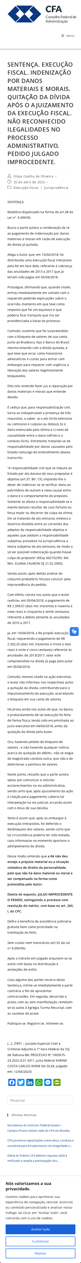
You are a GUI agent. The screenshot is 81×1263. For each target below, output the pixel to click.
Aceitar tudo (40, 1229)
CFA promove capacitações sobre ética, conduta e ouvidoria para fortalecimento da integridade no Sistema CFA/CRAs (40, 1143)
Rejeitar (40, 1253)
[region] (40, 1219)
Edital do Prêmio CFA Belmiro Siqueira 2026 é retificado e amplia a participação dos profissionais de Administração (37, 1159)
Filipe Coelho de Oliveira (34, 176)
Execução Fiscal (26, 188)
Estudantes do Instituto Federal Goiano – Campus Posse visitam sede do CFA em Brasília (38, 1127)
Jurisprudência (56, 188)
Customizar (40, 1241)
